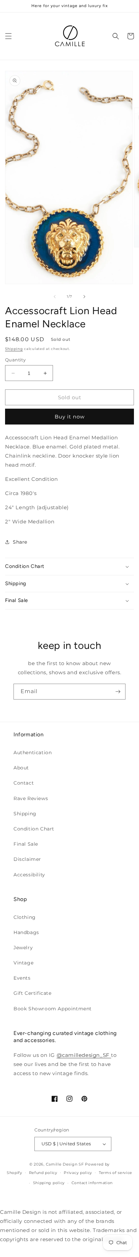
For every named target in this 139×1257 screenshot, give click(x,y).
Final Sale (25, 844)
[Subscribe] (117, 692)
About (21, 768)
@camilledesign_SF (84, 1055)
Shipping (14, 349)
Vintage (23, 963)
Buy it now (70, 416)
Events (22, 978)
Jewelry (23, 948)
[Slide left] (54, 296)
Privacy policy (78, 1172)
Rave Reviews (30, 798)
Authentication (32, 752)
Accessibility (29, 875)
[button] (8, 36)
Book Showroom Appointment (52, 1009)
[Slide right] (84, 296)
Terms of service (115, 1172)
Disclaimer (27, 859)
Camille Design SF (65, 1164)
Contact (23, 783)
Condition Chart (33, 829)
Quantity (15, 359)
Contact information (92, 1182)
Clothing (24, 917)
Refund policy (43, 1172)
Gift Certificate (32, 993)
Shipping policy (49, 1182)
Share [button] (20, 542)
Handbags (26, 932)
